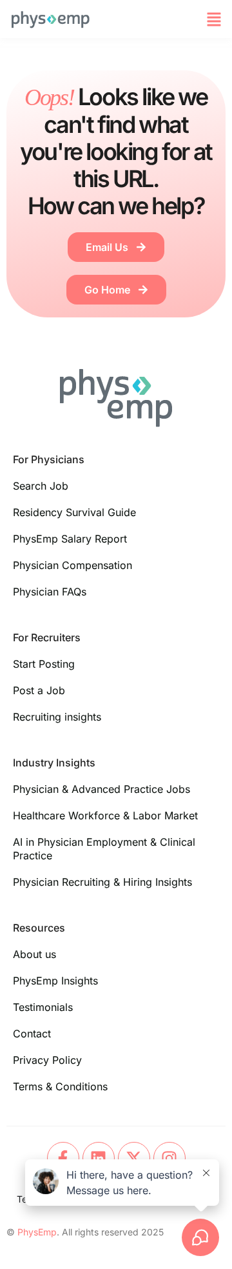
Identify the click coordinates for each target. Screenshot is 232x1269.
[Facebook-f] (63, 1158)
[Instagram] (169, 1158)
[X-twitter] (134, 1158)
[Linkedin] (98, 1158)
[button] (214, 19)
